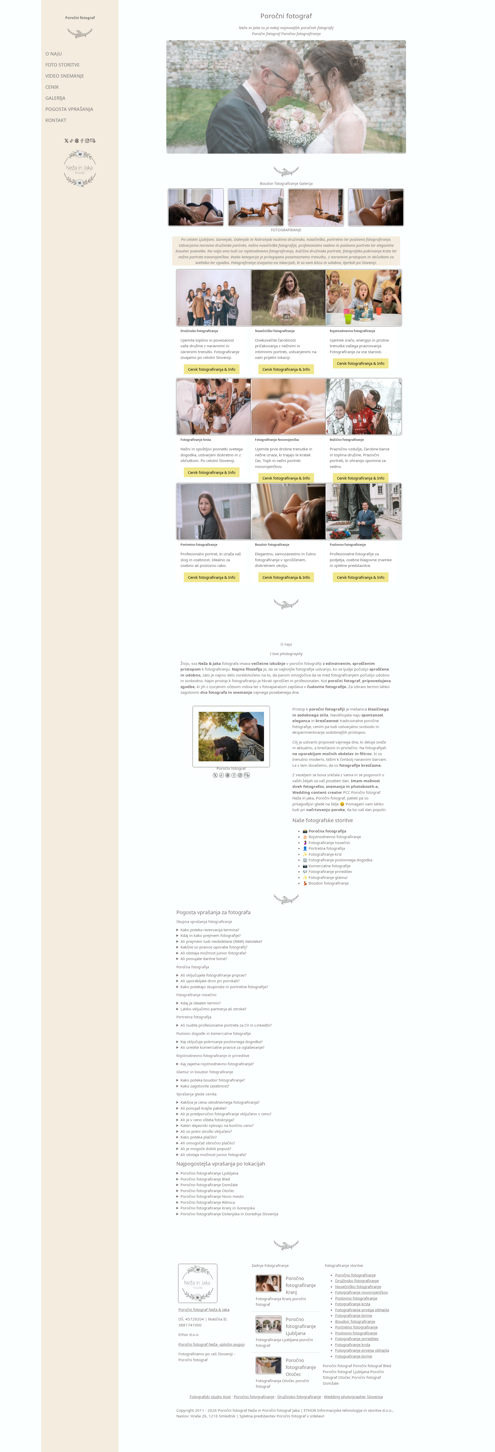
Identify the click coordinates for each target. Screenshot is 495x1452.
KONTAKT (55, 120)
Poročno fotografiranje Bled (205, 1179)
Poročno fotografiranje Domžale (209, 1184)
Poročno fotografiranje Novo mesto (212, 1196)
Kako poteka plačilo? (198, 1137)
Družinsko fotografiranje (357, 1280)
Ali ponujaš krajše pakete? (203, 1108)
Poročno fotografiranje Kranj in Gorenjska (217, 1207)
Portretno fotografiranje (356, 1327)
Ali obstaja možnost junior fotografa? (213, 952)
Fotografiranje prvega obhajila (362, 1309)
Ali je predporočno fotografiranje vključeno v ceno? (225, 1113)
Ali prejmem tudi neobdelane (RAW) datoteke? (221, 941)
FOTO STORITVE (62, 65)
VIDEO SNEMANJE (64, 76)
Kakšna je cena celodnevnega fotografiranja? (220, 1102)
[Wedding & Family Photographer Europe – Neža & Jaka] (286, 97)
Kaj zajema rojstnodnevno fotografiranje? (217, 1063)
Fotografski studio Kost (210, 1396)
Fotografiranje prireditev (357, 1338)
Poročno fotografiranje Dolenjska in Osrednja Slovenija (229, 1213)
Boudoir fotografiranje (355, 1321)
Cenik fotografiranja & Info (211, 369)
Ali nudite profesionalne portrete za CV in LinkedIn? (226, 1025)
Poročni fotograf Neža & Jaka (203, 1309)
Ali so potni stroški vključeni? (206, 1131)
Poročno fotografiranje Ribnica (207, 1202)
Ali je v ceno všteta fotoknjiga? (207, 1119)
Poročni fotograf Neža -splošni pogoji (211, 1344)
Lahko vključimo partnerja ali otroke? (213, 1008)
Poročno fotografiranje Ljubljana (209, 1173)
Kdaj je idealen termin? (200, 1002)
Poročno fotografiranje (355, 1274)
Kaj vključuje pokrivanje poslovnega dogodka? (221, 1041)
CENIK (52, 87)
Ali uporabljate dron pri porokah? (210, 980)
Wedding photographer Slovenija (353, 1396)
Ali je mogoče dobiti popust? (205, 1148)
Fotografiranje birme (353, 1315)
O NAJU (53, 54)
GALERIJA (55, 98)
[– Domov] (80, 170)
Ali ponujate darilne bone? (203, 958)
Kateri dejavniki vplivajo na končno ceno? (217, 1125)
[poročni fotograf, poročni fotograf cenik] (231, 735)
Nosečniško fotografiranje (358, 1286)
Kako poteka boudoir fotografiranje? (212, 1080)
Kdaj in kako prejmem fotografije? (210, 935)
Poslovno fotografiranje (356, 1298)
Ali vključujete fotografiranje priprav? (213, 975)
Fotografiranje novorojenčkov (361, 1292)
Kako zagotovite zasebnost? (204, 1085)
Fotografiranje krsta (352, 1303)
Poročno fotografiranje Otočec (207, 1190)
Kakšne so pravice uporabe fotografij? (214, 947)
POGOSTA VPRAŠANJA (69, 109)
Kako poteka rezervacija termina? (209, 929)
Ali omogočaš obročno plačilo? (207, 1142)
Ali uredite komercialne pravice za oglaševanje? (222, 1047)
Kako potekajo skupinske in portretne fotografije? (224, 986)
